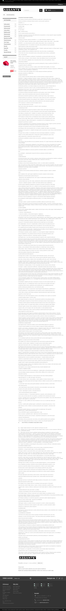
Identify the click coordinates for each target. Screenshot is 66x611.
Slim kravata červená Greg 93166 (13, 61)
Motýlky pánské (7, 32)
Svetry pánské (7, 30)
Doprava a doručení (7, 586)
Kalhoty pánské (7, 28)
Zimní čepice (6, 42)
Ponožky (5, 50)
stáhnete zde (40, 563)
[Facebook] (36, 584)
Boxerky (5, 46)
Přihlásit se (60, 4)
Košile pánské (7, 24)
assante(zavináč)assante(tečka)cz (30, 570)
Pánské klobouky (7, 40)
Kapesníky (6, 48)
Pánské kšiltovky (7, 44)
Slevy (5, 57)
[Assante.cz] (12, 9)
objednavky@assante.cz (44, 602)
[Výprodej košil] (50, 586)
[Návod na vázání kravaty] (36, 586)
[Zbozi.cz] (50, 584)
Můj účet (15, 584)
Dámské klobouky (7, 52)
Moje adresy (15, 589)
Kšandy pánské (7, 34)
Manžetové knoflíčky (8, 38)
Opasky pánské (7, 36)
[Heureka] (43, 584)
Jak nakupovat (5, 595)
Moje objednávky (16, 586)
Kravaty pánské (7, 26)
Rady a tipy (5, 598)
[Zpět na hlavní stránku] (4, 15)
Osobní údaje (15, 591)
